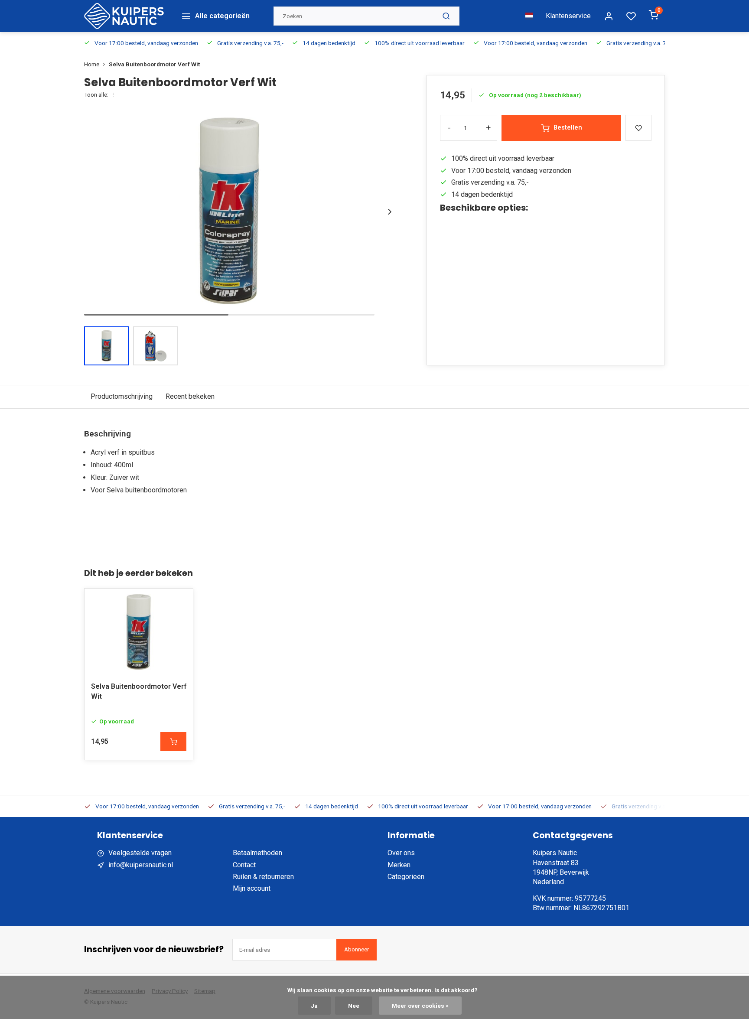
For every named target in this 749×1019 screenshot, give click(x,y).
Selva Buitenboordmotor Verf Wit (154, 64)
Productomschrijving (122, 396)
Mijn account (251, 888)
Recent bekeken (190, 396)
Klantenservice (568, 16)
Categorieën (406, 876)
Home (91, 64)
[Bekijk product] (173, 741)
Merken (399, 865)
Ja (314, 1005)
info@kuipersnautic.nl (140, 865)
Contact (244, 865)
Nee (353, 1005)
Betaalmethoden (257, 853)
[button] (390, 211)
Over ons (401, 853)
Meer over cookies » (420, 1005)
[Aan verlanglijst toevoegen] (180, 601)
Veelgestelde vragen (140, 853)
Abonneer (356, 949)
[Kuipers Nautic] (124, 16)
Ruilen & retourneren (263, 876)
